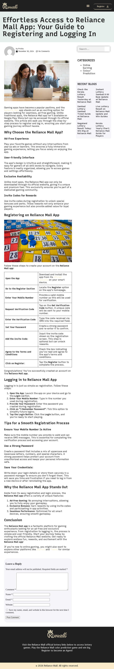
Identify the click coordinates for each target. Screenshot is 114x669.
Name (9, 594)
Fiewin (54, 549)
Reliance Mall (11, 110)
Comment (11, 589)
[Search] (107, 49)
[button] (88, 5)
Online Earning (87, 66)
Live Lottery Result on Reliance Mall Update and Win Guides (103, 111)
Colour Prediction (89, 72)
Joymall (41, 549)
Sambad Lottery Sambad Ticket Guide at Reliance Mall (84, 112)
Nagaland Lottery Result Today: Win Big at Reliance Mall (84, 128)
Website (9, 604)
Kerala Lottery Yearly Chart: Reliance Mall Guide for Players (103, 129)
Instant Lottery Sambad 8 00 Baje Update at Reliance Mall (102, 95)
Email (9, 599)
